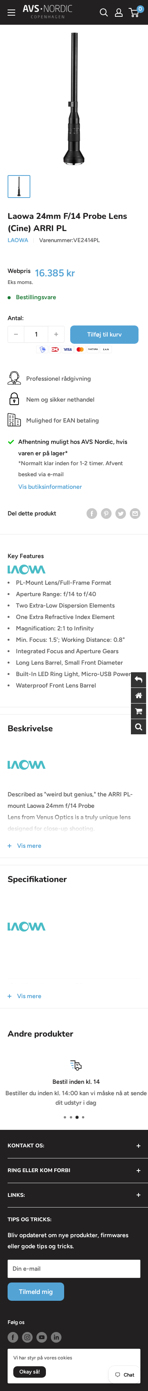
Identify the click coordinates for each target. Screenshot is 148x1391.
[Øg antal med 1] (56, 334)
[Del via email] (135, 513)
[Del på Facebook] (92, 513)
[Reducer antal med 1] (16, 334)
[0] (134, 12)
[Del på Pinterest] (106, 513)
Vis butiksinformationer (50, 486)
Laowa (18, 240)
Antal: (16, 318)
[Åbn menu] (11, 13)
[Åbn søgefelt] (104, 12)
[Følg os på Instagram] (27, 1337)
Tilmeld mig (36, 1291)
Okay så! (29, 1372)
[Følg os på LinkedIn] (56, 1337)
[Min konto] (119, 12)
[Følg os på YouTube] (41, 1337)
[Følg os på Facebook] (13, 1337)
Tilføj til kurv (104, 334)
